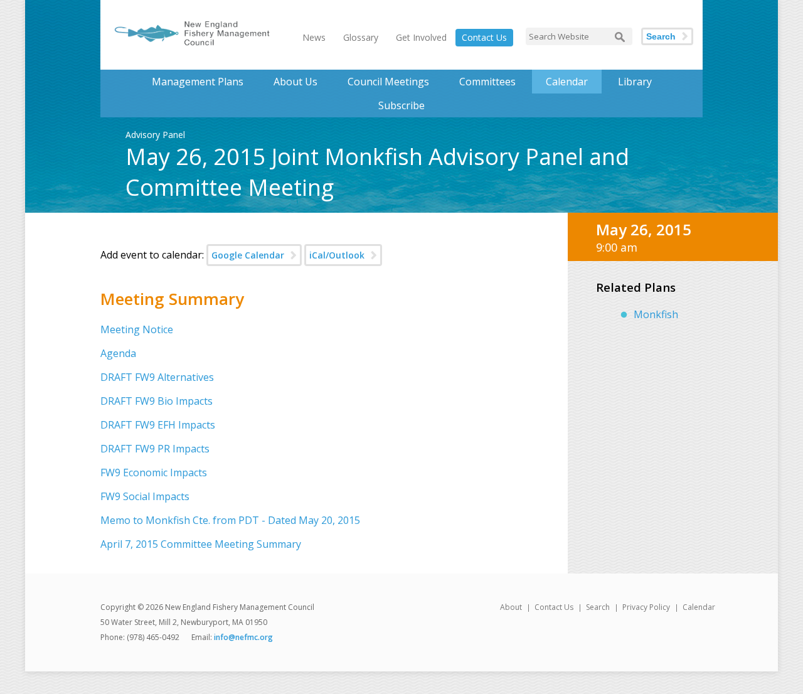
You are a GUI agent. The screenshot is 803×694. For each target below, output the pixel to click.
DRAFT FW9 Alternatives (157, 377)
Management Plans (197, 81)
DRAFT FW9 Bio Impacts (156, 401)
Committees (487, 81)
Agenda (118, 353)
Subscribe (401, 105)
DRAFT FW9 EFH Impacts (157, 425)
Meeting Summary (172, 298)
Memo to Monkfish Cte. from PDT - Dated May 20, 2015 (230, 520)
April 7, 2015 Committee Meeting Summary (200, 544)
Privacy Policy (646, 607)
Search (661, 36)
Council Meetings (388, 81)
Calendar (567, 81)
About (511, 607)
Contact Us (484, 37)
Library (635, 81)
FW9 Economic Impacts (153, 472)
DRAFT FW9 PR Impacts (155, 449)
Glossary (360, 37)
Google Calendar (247, 255)
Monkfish (656, 314)
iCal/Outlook (336, 255)
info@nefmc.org (243, 637)
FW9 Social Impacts (144, 496)
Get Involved (421, 37)
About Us (295, 81)
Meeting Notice (136, 329)
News (314, 37)
